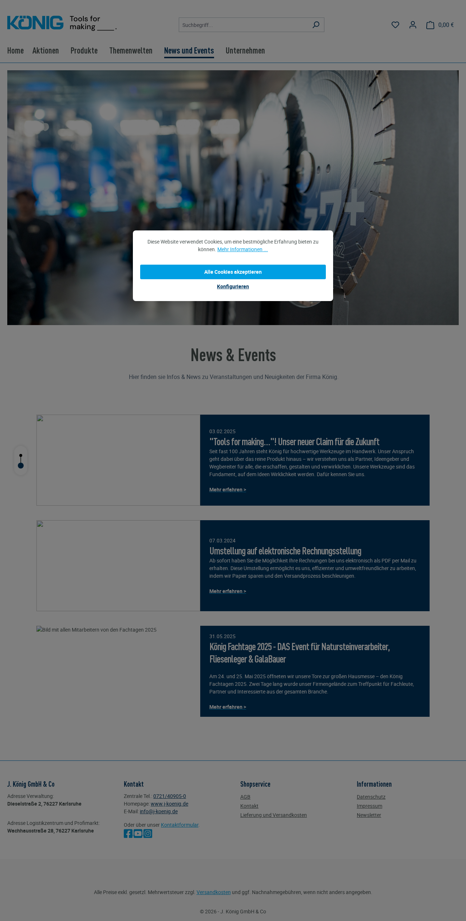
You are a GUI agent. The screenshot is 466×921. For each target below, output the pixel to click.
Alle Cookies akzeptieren (233, 271)
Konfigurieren (233, 286)
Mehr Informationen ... (242, 249)
